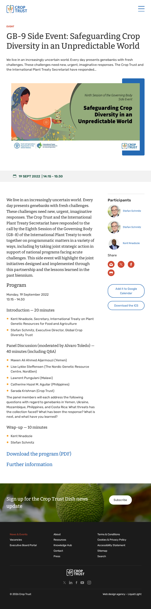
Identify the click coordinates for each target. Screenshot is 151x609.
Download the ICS (126, 305)
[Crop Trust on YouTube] (82, 582)
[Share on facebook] (131, 264)
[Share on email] (111, 264)
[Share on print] (111, 272)
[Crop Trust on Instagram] (89, 582)
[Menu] (141, 9)
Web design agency (114, 594)
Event (10, 26)
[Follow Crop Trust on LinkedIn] (70, 582)
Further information (29, 464)
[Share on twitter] (121, 264)
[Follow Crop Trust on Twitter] (64, 582)
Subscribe (120, 500)
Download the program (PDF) (38, 454)
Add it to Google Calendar (126, 291)
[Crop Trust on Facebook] (76, 582)
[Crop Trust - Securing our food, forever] (16, 9)
